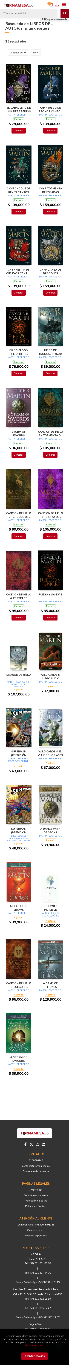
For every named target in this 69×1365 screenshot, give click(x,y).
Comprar (18, 130)
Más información (34, 1345)
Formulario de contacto (36, 1171)
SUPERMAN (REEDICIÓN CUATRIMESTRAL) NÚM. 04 (18, 753)
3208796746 (36, 1160)
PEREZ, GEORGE (18, 758)
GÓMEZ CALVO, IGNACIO (19, 686)
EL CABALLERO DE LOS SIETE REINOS (19, 109)
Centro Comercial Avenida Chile (36, 1289)
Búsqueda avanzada (55, 19)
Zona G (36, 1254)
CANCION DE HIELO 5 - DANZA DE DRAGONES (50, 515)
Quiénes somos (36, 1230)
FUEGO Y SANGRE (50, 594)
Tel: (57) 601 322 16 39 (37, 1298)
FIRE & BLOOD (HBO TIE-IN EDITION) (18, 352)
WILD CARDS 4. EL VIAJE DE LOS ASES (50, 753)
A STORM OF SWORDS (18, 1059)
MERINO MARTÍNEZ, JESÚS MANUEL (18, 840)
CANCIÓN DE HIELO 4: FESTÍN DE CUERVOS (18, 596)
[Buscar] (65, 13)
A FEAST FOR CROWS (18, 907)
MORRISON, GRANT (18, 761)
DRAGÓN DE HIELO (18, 675)
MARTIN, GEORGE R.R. (18, 114)
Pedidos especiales (36, 1235)
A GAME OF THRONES (50, 985)
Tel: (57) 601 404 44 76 (37, 1273)
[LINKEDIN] (43, 1144)
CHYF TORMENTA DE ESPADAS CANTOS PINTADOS (50, 190)
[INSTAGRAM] (37, 1144)
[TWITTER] (31, 1144)
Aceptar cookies (34, 1356)
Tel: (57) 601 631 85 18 (37, 1263)
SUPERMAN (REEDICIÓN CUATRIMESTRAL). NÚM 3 (18, 830)
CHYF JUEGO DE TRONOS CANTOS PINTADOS (50, 109)
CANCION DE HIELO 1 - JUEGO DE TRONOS (18, 985)
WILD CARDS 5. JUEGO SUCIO (50, 676)
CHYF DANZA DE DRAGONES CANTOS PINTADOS (50, 271)
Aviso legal (36, 1189)
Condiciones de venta (36, 1195)
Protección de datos (36, 1200)
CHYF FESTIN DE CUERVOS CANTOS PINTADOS (18, 271)
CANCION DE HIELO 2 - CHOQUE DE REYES (18, 515)
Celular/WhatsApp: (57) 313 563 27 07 (38, 1317)
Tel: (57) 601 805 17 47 (37, 1308)
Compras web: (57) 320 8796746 (36, 1224)
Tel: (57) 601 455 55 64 (37, 1328)
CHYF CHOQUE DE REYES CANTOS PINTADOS (18, 190)
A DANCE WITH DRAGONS (50, 830)
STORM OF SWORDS (19, 433)
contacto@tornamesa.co (36, 1166)
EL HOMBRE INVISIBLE (50, 907)
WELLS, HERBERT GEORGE (50, 914)
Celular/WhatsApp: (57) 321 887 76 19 (38, 1282)
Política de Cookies (36, 1206)
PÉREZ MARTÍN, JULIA (51, 917)
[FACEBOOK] (25, 1144)
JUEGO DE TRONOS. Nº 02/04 (50, 352)
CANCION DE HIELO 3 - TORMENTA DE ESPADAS (50, 433)
